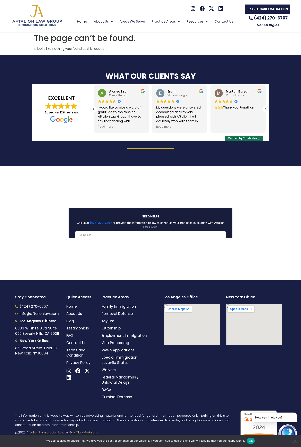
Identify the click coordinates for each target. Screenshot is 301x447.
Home (82, 21)
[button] (266, 109)
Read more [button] (105, 127)
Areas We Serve (132, 21)
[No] (294, 440)
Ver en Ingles (268, 25)
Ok (251, 440)
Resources (195, 21)
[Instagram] (193, 8)
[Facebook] (202, 8)
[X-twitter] (211, 8)
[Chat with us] (287, 433)
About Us (101, 21)
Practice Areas (164, 21)
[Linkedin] (220, 8)
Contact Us (223, 21)
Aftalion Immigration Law (45, 432)
